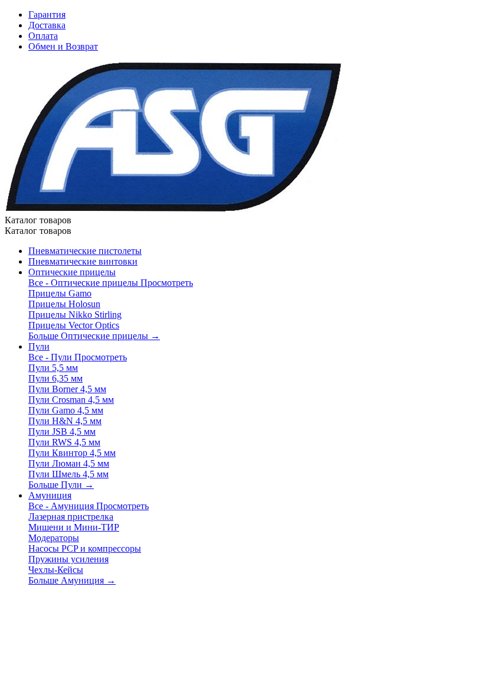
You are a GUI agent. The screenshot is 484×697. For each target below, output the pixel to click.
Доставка (47, 25)
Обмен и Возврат (63, 46)
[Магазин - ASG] (174, 209)
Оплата (43, 36)
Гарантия (47, 14)
